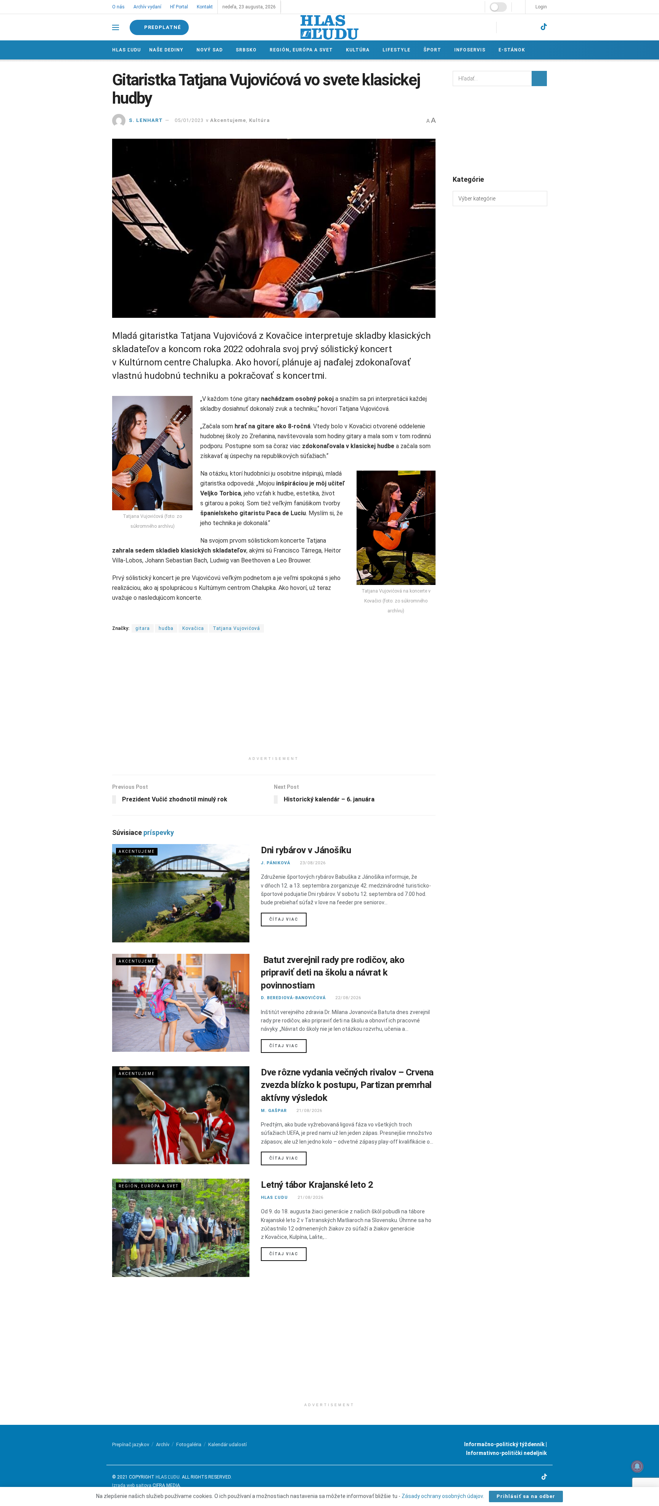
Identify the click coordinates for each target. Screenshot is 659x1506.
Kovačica (193, 628)
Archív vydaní (147, 7)
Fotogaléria (188, 1444)
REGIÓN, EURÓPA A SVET (300, 50)
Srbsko (245, 50)
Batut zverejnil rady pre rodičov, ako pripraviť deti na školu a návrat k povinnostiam (333, 973)
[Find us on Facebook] (503, 27)
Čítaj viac (288, 919)
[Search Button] (539, 78)
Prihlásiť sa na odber (526, 1496)
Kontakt (204, 7)
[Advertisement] (274, 699)
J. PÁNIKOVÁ (275, 862)
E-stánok (508, 50)
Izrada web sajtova (131, 1485)
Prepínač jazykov (130, 1444)
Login (540, 7)
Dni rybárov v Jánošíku (306, 850)
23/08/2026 (312, 862)
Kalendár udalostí (227, 1444)
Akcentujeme (228, 120)
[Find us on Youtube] (529, 27)
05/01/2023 (189, 120)
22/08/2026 (347, 997)
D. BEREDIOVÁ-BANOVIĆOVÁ (293, 997)
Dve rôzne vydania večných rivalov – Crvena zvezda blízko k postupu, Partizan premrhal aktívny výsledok (347, 1085)
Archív (162, 1444)
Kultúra (356, 50)
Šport (430, 50)
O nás (118, 7)
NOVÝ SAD (209, 50)
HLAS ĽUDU (274, 1197)
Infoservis (467, 50)
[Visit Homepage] (329, 27)
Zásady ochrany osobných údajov (442, 1496)
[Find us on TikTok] (544, 27)
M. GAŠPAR (274, 1110)
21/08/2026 (308, 1110)
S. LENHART (146, 120)
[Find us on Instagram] (516, 27)
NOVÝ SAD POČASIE (500, 130)
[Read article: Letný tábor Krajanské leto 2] (180, 1228)
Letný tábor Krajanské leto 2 (317, 1184)
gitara (142, 628)
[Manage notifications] (637, 1466)
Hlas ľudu (126, 50)
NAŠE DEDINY (166, 50)
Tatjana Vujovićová (236, 628)
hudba (166, 628)
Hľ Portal (178, 7)
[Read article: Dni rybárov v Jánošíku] (180, 893)
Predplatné (162, 27)
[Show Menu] (115, 27)
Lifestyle (394, 50)
